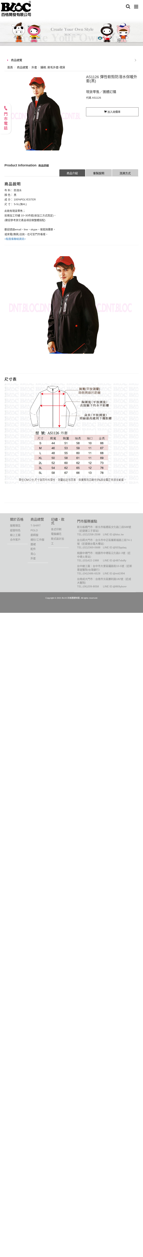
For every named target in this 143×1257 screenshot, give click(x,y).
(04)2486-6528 (91, 573)
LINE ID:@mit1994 (114, 573)
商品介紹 (72, 173)
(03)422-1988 (91, 560)
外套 (33, 558)
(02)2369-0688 (91, 547)
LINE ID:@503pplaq (114, 547)
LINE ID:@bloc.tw (113, 534)
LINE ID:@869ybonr (115, 586)
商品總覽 (16, 60)
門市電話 (6, 121)
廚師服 (34, 534)
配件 (33, 548)
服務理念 (15, 525)
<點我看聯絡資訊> (15, 238)
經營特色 (15, 530)
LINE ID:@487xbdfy (114, 560)
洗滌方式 (125, 173)
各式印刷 (56, 529)
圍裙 (33, 544)
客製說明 (98, 173)
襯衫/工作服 (37, 539)
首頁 (10, 67)
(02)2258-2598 (91, 534)
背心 (33, 553)
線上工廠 (15, 534)
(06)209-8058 (91, 586)
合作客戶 (15, 539)
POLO (34, 530)
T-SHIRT (36, 525)
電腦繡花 (56, 533)
